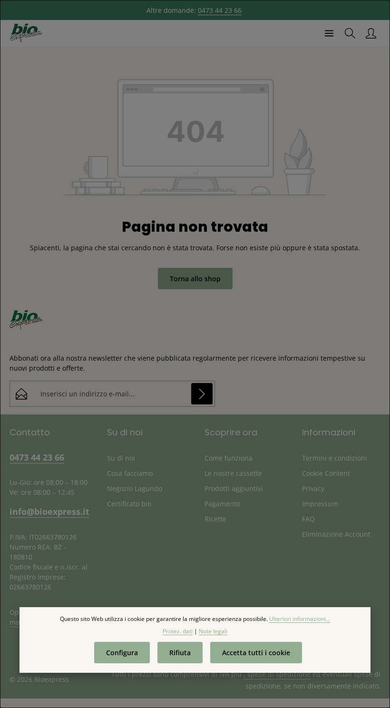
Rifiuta (180, 652)
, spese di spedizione (277, 673)
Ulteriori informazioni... (299, 619)
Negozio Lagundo (134, 488)
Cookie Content (326, 473)
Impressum (320, 503)
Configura (122, 652)
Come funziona (229, 457)
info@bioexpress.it (49, 511)
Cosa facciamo (130, 473)
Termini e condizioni (334, 457)
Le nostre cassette (233, 473)
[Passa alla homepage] (26, 33)
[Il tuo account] (370, 33)
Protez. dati (178, 631)
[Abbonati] (202, 393)
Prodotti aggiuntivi (234, 488)
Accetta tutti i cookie (256, 652)
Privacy (313, 488)
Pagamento (222, 503)
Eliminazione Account (336, 534)
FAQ (308, 518)
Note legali (213, 631)
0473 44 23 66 (220, 10)
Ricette (215, 518)
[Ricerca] (350, 33)
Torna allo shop (195, 278)
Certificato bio (129, 503)
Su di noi (121, 457)
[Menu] (329, 33)
